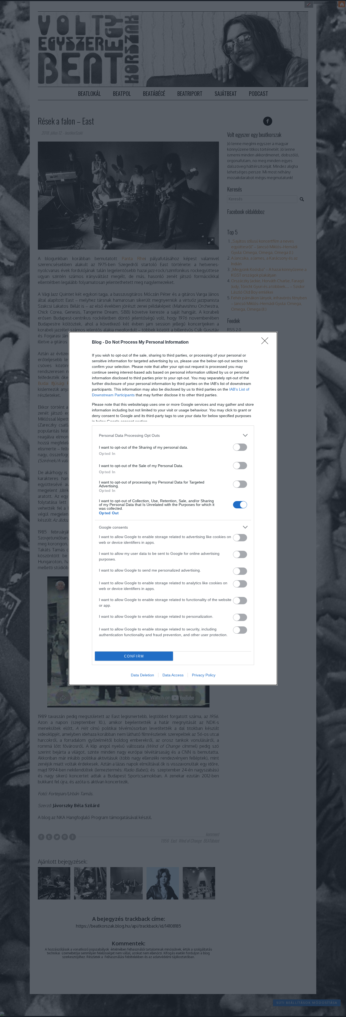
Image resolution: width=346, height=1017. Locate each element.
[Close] (266, 342)
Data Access (173, 675)
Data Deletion (142, 675)
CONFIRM (134, 656)
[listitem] (173, 435)
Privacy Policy (203, 675)
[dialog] (173, 508)
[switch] (240, 447)
